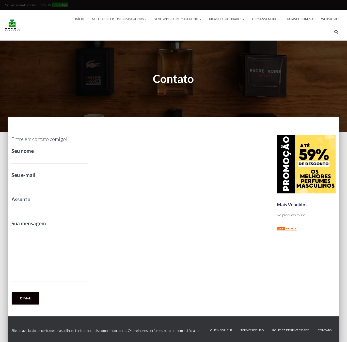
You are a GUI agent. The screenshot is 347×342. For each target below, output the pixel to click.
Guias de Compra (300, 19)
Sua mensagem (28, 223)
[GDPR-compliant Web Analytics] (287, 228)
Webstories (330, 19)
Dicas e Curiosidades (225, 19)
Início (79, 19)
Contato (325, 330)
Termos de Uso (252, 330)
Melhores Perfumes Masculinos (118, 19)
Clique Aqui (60, 5)
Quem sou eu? (221, 330)
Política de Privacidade (290, 330)
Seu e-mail (23, 175)
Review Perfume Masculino (176, 19)
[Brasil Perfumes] (12, 25)
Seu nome (22, 151)
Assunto (20, 199)
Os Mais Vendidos (265, 19)
